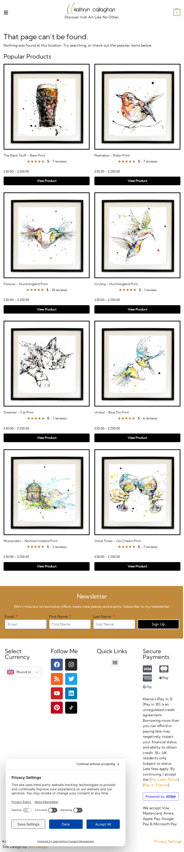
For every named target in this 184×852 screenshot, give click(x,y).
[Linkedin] (71, 693)
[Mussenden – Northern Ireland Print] (47, 492)
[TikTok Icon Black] (71, 708)
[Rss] (57, 679)
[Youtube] (57, 693)
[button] (176, 12)
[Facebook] (57, 665)
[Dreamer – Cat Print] (47, 364)
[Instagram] (71, 665)
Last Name (102, 616)
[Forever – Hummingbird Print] (47, 235)
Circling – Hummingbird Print (116, 284)
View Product (47, 181)
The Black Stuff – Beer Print (24, 155)
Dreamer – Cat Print (19, 412)
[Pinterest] (57, 708)
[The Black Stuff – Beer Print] (47, 107)
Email (10, 616)
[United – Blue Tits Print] (137, 364)
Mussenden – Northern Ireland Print (31, 541)
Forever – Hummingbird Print (26, 284)
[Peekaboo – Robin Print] (137, 107)
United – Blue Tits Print (111, 412)
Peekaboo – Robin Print (112, 155)
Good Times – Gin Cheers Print (117, 541)
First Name (59, 616)
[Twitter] (71, 679)
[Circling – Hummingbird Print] (137, 235)
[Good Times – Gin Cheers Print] (137, 492)
